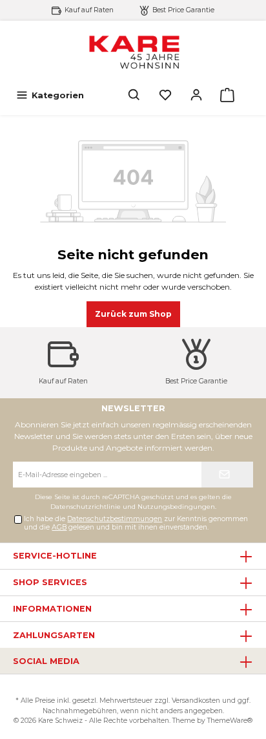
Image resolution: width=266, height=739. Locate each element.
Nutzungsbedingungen (176, 506)
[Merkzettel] (165, 95)
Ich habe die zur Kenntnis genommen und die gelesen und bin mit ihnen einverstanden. (136, 523)
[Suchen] (134, 95)
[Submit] (227, 474)
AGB (59, 527)
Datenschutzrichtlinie (85, 506)
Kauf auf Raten (89, 10)
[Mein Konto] (196, 95)
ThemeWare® (229, 720)
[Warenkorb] (227, 95)
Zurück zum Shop (133, 314)
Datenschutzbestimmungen (114, 519)
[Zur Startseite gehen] (133, 51)
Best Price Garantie (183, 10)
